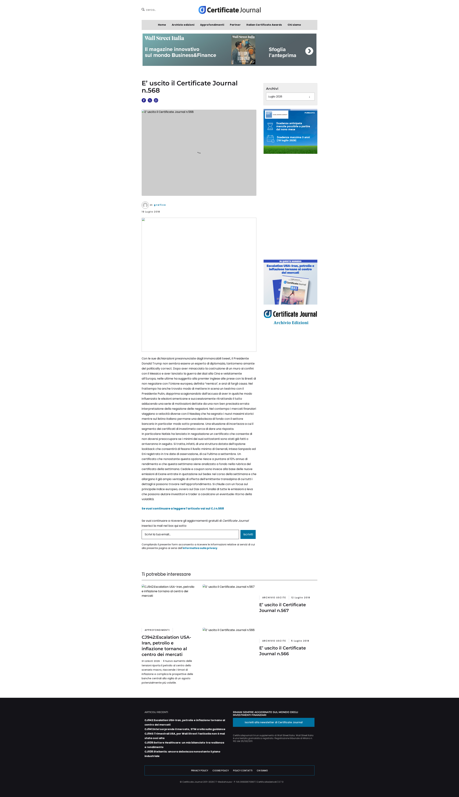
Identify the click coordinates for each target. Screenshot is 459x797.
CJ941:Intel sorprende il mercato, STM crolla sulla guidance (185, 729)
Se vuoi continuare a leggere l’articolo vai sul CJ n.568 (183, 508)
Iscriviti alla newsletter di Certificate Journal (274, 722)
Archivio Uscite (274, 597)
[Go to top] (435, 785)
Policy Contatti (242, 770)
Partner (235, 25)
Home (162, 25)
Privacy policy (199, 770)
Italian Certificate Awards (264, 25)
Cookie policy (220, 770)
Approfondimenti (212, 25)
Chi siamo (294, 25)
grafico (160, 204)
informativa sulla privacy (200, 548)
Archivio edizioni (183, 25)
